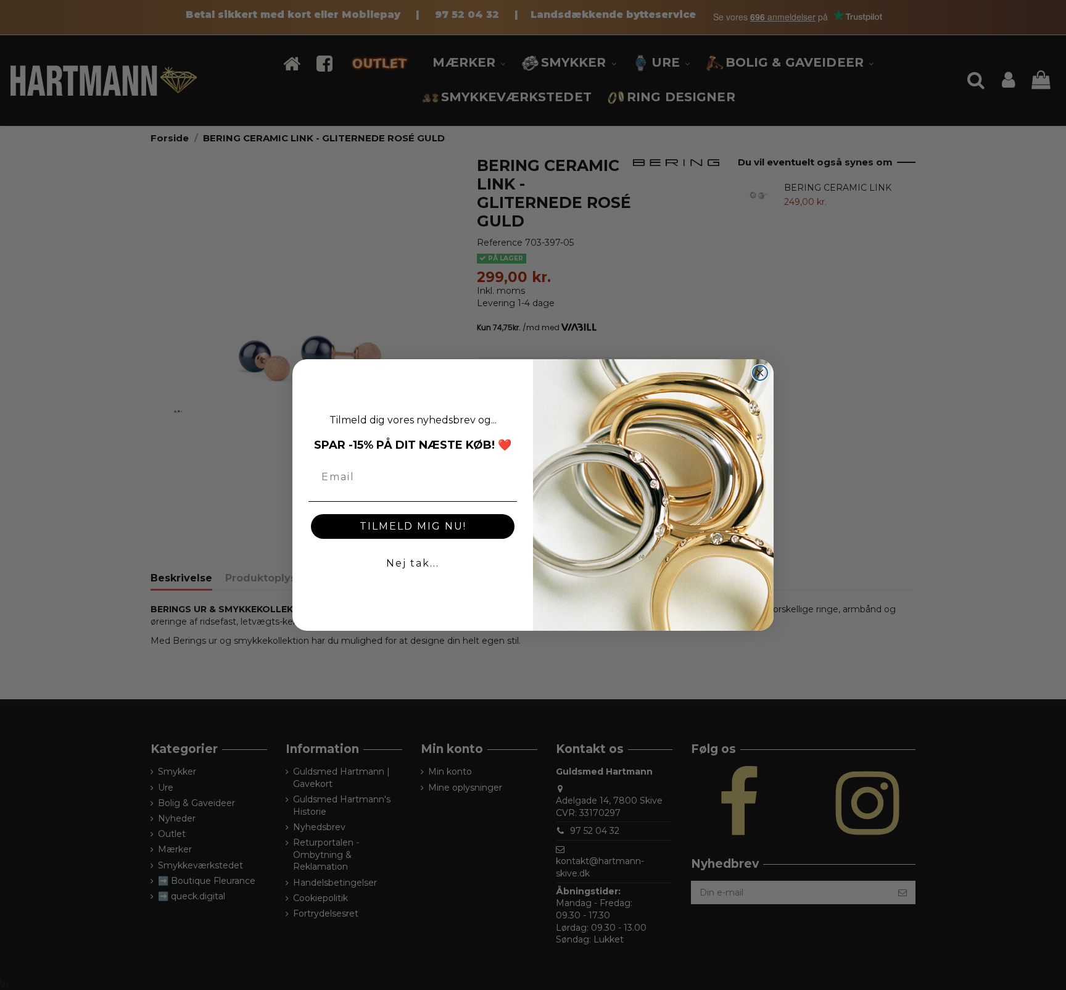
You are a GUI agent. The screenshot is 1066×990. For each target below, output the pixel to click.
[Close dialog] (760, 372)
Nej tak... (412, 563)
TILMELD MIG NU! (413, 526)
